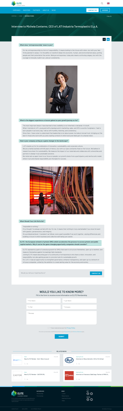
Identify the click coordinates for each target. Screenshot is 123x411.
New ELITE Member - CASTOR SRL (34, 374)
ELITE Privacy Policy (36, 408)
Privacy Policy (71, 328)
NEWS (21, 16)
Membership (40, 393)
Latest (64, 393)
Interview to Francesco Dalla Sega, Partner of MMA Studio (93, 374)
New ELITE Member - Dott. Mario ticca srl (36, 359)
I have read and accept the (63, 328)
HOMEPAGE (14, 16)
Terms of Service (77, 331)
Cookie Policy (15, 408)
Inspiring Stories (66, 398)
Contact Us (96, 273)
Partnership (40, 396)
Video (63, 400)
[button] (88, 393)
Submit (61, 336)
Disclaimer (24, 408)
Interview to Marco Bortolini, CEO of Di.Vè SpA (90, 359)
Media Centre (65, 396)
